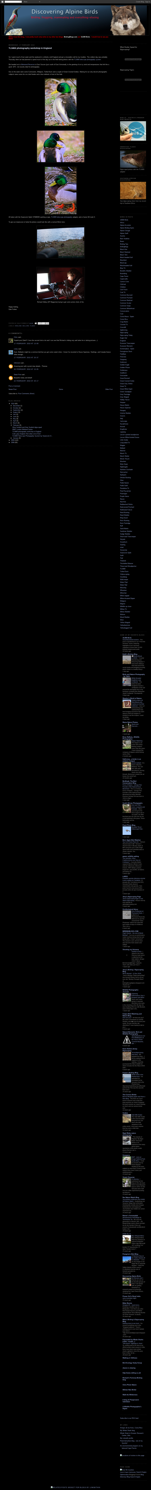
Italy (121, 418)
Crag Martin (124, 322)
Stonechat (123, 550)
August (15, 412)
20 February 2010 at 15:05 (26, 369)
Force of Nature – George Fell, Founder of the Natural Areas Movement (132, 787)
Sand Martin (124, 528)
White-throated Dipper (127, 598)
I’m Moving (135, 1179)
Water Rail (123, 585)
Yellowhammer (125, 625)
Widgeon (123, 601)
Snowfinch (123, 542)
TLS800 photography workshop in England (30, 48)
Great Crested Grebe (127, 381)
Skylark (122, 539)
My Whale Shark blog (127, 1430)
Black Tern (123, 255)
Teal (121, 558)
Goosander (124, 375)
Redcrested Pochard (127, 507)
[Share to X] (43, 323)
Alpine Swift (124, 233)
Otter (122, 480)
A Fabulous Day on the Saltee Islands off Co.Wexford (138, 1258)
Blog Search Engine (133, 1477)
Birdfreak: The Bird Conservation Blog (129, 782)
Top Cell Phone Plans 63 (131, 842)
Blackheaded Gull (126, 265)
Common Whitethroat (127, 308)
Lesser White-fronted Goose (129, 437)
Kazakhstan (124, 424)
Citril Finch (123, 289)
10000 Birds (124, 220)
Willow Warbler (125, 612)
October (16, 408)
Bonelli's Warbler (125, 271)
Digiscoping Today (126, 335)
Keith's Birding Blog (130, 654)
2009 (13, 440)
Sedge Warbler (125, 534)
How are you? (127, 1018)
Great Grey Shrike (126, 384)
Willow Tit (123, 609)
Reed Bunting (124, 512)
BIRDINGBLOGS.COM (130, 931)
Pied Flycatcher (125, 491)
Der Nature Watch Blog (131, 1197)
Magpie (122, 445)
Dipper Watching (137, 741)
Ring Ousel (124, 518)
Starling (122, 545)
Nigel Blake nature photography (129, 1134)
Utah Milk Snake (137, 1115)
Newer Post (13, 389)
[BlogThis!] (41, 323)
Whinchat (123, 593)
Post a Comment (14, 386)
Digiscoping (124, 332)
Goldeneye (123, 370)
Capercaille (124, 279)
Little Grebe (124, 440)
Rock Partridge (125, 523)
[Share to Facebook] (45, 323)
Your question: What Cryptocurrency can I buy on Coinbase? (132, 860)
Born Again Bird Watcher (132, 840)
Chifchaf (123, 284)
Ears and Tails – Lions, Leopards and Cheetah (138, 807)
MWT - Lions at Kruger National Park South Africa (138, 1159)
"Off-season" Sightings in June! (133, 1343)
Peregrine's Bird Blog (130, 1254)
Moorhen (123, 461)
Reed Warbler (124, 515)
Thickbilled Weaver (126, 563)
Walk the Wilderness (130, 1395)
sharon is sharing (129, 1368)
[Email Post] (36, 323)
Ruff (121, 526)
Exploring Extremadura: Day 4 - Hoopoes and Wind (138, 995)
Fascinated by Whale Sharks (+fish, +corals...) (133, 1340)
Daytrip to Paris (137, 951)
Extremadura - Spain (127, 349)
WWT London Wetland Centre (22, 429)
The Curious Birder (129, 1095)
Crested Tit (124, 324)
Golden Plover (125, 367)
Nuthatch (123, 475)
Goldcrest (123, 362)
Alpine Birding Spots (127, 228)
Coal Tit (122, 292)
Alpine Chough (125, 230)
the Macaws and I (137, 1278)
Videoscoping (124, 574)
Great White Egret (126, 389)
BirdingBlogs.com (70, 37)
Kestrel (122, 426)
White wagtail (124, 596)
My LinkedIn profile (126, 1438)
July (14, 414)
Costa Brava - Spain (127, 316)
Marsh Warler (124, 456)
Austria (122, 236)
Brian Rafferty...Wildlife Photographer (131, 738)
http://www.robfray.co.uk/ (132, 1373)
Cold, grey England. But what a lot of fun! (26, 434)
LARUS (125, 876)
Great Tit (123, 386)
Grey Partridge (125, 394)
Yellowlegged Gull (126, 628)
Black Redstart (125, 252)
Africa (122, 222)
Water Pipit (124, 582)
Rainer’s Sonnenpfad (130, 1215)
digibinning (123, 330)
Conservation (124, 311)
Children (123, 287)
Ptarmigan (123, 494)
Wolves (122, 614)
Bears (122, 241)
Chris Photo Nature (129, 1385)
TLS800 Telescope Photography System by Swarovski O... (32, 436)
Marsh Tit (123, 453)
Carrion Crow (124, 281)
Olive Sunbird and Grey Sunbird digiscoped (27, 427)
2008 (13, 442)
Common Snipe (125, 306)
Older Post (109, 389)
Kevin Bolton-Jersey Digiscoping (130, 1050)
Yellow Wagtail (125, 622)
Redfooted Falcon (126, 510)
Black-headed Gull (126, 257)
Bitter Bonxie (127, 1303)
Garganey (123, 359)
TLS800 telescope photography (61, 217)
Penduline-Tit (124, 488)
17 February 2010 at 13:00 (26, 343)
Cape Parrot (124, 276)
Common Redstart (126, 300)
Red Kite (123, 502)
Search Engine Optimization (128, 1472)
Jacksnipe (123, 421)
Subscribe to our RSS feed (129, 1418)
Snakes (125, 1113)
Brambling (123, 273)
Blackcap (123, 263)
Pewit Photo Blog (129, 825)
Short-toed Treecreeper (128, 536)
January (16, 438)
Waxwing (123, 588)
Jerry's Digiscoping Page (132, 897)
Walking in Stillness (130, 1358)
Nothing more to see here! (131, 1323)
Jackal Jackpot (136, 763)
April (15, 421)
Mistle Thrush (124, 459)
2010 (13, 403)
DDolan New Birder (129, 1390)
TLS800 (32, 325)
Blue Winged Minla (138, 1236)
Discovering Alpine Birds (132, 1276)
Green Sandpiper (126, 392)
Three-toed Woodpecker (128, 566)
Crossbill (123, 327)
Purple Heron (124, 496)
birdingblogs (124, 247)
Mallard (26, 325)
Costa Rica (124, 319)
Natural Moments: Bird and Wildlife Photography (132, 1033)
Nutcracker (124, 472)
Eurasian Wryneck (126, 346)
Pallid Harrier (124, 483)
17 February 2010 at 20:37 (26, 357)
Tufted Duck (124, 571)
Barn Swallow (124, 239)
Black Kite (123, 249)
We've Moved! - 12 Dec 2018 (132, 973)
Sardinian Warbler (126, 531)
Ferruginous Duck (126, 351)
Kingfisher (123, 429)
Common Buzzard (126, 295)
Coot (121, 314)
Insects (122, 416)
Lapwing (123, 432)
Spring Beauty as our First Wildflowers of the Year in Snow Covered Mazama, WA (138, 1039)
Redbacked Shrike (126, 504)
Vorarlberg (123, 577)
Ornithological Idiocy (130, 909)
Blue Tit (122, 268)
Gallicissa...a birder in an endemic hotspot (132, 760)
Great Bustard (125, 378)
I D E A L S (127, 1234)
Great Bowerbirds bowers (131, 640)
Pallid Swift (124, 485)
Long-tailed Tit (125, 443)
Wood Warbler (125, 617)
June (15, 416)
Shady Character (129, 1177)
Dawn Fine (17, 374)
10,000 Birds (85, 37)
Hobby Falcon (125, 400)
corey (16, 349)
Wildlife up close (125, 606)
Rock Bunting (124, 520)
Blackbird (123, 260)
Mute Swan (124, 464)
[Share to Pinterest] (48, 323)
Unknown (17, 363)
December (16, 406)
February (16, 425)
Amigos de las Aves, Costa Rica (131, 1428)
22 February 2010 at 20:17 (26, 381)
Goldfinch (123, 373)
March (15, 423)
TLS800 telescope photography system (87, 59)
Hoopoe (122, 402)
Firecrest (123, 357)
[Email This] (39, 323)
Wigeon (122, 604)
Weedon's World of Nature (132, 698)
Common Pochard (126, 298)
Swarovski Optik (125, 553)
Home (61, 389)
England (18, 325)
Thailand (123, 561)
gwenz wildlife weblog (131, 856)
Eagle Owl (123, 338)
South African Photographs (133, 803)
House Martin (124, 405)
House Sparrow (125, 408)
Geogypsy (126, 1155)
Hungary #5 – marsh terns (131, 1305)
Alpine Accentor (125, 225)
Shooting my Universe (131, 949)
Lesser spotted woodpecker (129, 435)
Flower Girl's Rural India (131, 1296)
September (17, 410)
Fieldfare (123, 354)
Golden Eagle (124, 365)
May (14, 419)
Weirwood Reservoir (28, 64)
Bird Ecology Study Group (132, 1363)
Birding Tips (124, 244)
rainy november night (129, 1298)
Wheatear (123, 590)
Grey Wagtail (124, 397)
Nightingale (124, 467)
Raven (122, 499)
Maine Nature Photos (130, 722)
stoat (122, 547)
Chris (15, 337)
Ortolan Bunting (125, 477)
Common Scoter (125, 303)
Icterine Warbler (125, 413)
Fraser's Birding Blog (130, 1073)
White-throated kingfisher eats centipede (136, 680)
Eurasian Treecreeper (127, 343)
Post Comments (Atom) (26, 393)
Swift (122, 555)
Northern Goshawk (126, 469)
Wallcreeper (124, 579)
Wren (122, 620)
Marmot (122, 451)
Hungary (123, 410)
